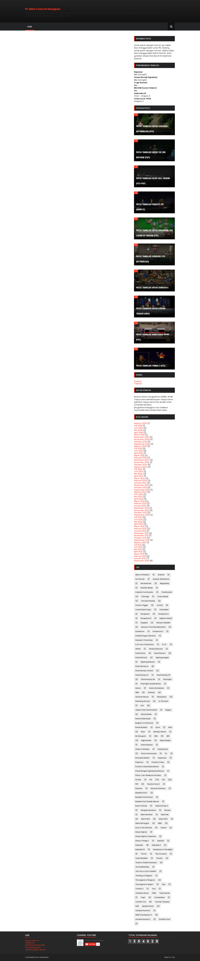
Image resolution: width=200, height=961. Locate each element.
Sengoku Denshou (148, 810)
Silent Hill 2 (145, 819)
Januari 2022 (140, 531)
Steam (163, 827)
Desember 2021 (141, 533)
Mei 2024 (138, 473)
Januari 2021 (139, 558)
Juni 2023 (138, 494)
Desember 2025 (141, 437)
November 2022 (141, 510)
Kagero (168, 710)
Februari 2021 (140, 556)
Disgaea (144, 622)
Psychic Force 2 (153, 784)
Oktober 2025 (140, 441)
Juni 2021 (138, 547)
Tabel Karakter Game (35, 949)
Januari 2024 (140, 483)
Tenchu (159, 858)
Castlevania (166, 592)
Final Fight (167, 679)
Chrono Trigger (141, 605)
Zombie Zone (164, 919)
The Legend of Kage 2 (144, 884)
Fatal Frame (140, 653)
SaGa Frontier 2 (161, 806)
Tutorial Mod (159, 897)
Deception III (146, 618)
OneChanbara (147, 745)
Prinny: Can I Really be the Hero (148, 775)
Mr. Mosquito (140, 736)
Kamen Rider (146, 714)
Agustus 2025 (140, 446)
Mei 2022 (138, 522)
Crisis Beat (164, 609)
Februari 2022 (140, 528)
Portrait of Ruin (158, 762)
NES (168, 736)
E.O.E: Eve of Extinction (144, 644)
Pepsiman (162, 758)
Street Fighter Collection (145, 836)
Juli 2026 (138, 425)
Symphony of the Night (163, 849)
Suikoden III (140, 849)
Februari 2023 (140, 503)
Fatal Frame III (141, 657)
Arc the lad (139, 579)
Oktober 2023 (140, 487)
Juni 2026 (138, 428)
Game (138, 688)
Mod (170, 727)
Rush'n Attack (141, 806)
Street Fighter (141, 832)
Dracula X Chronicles (144, 640)
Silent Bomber (147, 814)
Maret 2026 (139, 434)
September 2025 (142, 444)
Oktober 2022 (140, 512)
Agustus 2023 (140, 492)
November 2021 (141, 535)
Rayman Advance (158, 788)
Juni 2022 (138, 519)
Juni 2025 (138, 450)
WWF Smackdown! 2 (143, 915)
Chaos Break (162, 596)
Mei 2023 (138, 496)
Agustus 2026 (140, 423)
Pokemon (139, 762)
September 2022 (142, 515)
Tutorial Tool (140, 902)
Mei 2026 (138, 430)
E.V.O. (164, 644)
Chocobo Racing (148, 601)
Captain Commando (144, 592)
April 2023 (138, 499)
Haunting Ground (142, 701)
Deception (145, 614)
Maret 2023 (139, 501)
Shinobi (167, 810)
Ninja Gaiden (165, 740)
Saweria (137, 381)
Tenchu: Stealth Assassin (146, 862)
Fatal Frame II (159, 653)
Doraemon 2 (158, 631)
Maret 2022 (139, 526)
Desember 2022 (141, 508)
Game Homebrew (156, 688)
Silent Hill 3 (163, 819)
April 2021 (138, 551)
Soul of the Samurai (143, 827)
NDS (156, 736)
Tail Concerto (161, 854)
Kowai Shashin (141, 727)
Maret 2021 (139, 554)
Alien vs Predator (142, 575)
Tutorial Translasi (162, 902)
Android (161, 575)
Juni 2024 (138, 471)
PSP (136, 784)
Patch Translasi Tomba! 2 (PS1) (150, 365)
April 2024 (138, 476)
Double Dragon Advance (145, 636)
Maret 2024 (139, 478)
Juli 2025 (138, 448)
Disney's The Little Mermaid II (153, 627)
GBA (137, 692)
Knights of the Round (144, 723)
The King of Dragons (143, 875)
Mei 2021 (138, 549)
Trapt (143, 897)
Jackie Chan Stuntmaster (146, 710)
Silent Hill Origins (142, 823)
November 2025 (141, 439)
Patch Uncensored (148, 753)
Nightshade (146, 740)
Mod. (143, 732)
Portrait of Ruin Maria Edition (147, 766)
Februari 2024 (140, 480)
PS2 (163, 780)
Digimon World (166, 618)
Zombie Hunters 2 (142, 919)
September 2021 (141, 540)
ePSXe (138, 649)
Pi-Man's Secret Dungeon (42, 9)
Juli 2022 (138, 517)
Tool (154, 889)
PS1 (151, 780)
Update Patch (148, 906)
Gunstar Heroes (142, 697)
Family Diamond (156, 649)
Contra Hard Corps (143, 609)
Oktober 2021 (140, 537)
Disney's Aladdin (163, 622)
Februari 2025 (140, 457)
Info (142, 705)
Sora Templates (42, 957)
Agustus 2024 (140, 467)
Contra (160, 605)
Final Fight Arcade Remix (151, 684)
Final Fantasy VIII (148, 679)
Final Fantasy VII (163, 675)
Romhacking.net (33, 947)
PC (166, 753)
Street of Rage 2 (142, 841)
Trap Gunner (164, 893)
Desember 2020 (141, 560)
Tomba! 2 (139, 889)
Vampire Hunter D (142, 910)
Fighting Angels (162, 657)
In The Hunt (163, 701)
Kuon (158, 727)
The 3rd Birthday (142, 867)
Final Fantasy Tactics (144, 670)
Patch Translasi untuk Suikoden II (152, 287)
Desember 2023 (141, 485)
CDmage (145, 596)
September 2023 (142, 489)
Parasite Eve (163, 749)
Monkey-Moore (159, 732)
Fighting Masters (148, 662)
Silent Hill (164, 814)
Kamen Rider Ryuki (142, 718)
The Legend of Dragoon (145, 880)
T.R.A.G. (144, 854)
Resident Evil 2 (141, 793)
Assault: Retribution (161, 579)
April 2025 (138, 453)
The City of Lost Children (145, 871)
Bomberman (146, 583)
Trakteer (138, 383)
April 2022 (138, 524)
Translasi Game (142, 893)
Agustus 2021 (140, 542)
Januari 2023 (140, 505)
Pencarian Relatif (142, 758)
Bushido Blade (147, 588)
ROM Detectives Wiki (35, 945)
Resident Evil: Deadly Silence (147, 801)
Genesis (151, 692)
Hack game (161, 697)
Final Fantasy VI (141, 675)
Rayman (138, 788)
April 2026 (138, 432)
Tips (163, 884)
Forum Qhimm (32, 940)
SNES (160, 823)
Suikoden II (156, 845)
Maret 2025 (139, 455)
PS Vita (138, 780)
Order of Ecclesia (142, 749)
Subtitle (160, 841)
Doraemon (139, 631)
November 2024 (141, 462)
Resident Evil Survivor (144, 797)
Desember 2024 (141, 460)
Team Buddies (141, 858)
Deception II (163, 614)
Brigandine (164, 583)
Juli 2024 (138, 469)
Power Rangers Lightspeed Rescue (149, 771)
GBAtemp (29, 942)
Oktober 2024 (140, 464)
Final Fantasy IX (141, 666)
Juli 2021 (137, 544)
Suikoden (139, 845)
